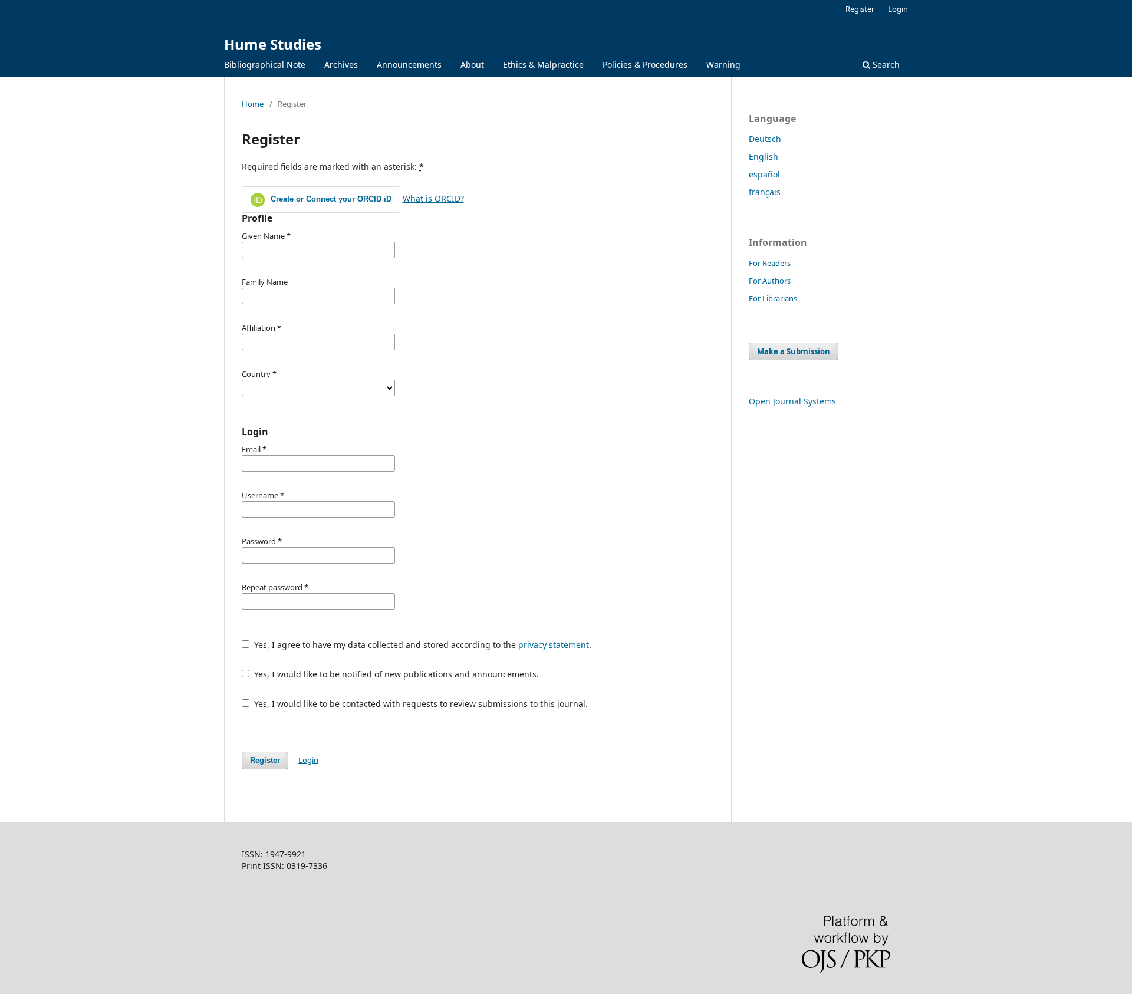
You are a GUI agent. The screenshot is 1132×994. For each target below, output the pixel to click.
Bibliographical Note (264, 64)
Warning (723, 64)
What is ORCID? (433, 198)
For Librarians (773, 298)
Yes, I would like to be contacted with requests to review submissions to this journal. (420, 703)
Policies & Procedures (645, 64)
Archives (341, 64)
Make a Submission (793, 351)
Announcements (409, 64)
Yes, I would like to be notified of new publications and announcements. (395, 674)
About (472, 64)
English (763, 156)
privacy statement (553, 644)
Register (859, 9)
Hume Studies (272, 44)
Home (253, 103)
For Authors (770, 280)
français (765, 192)
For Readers (770, 263)
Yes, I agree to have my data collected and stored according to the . (421, 644)
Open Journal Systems (792, 401)
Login (898, 9)
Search (885, 64)
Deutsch (765, 138)
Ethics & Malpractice (543, 64)
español (764, 174)
